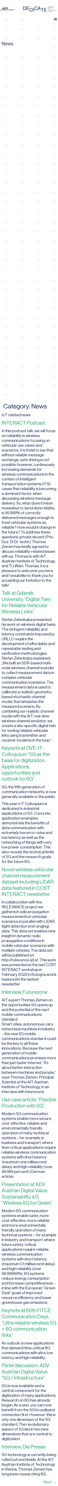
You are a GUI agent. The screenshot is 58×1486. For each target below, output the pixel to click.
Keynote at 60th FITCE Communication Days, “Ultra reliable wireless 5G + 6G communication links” (29, 1323)
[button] (55, 19)
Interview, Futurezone (24, 992)
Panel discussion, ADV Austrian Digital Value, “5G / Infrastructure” (25, 1372)
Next (49, 1482)
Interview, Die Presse (24, 1447)
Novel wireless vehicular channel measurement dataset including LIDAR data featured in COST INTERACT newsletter (28, 882)
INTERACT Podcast (23, 423)
